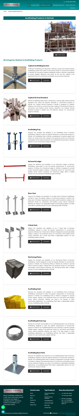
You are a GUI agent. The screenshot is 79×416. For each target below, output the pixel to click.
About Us (32, 395)
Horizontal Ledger (35, 161)
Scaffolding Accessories (58, 5)
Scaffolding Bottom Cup (37, 321)
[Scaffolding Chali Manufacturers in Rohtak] (14, 301)
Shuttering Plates (35, 257)
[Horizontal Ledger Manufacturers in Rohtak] (14, 173)
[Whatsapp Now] (3, 407)
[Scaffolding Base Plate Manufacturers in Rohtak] (14, 364)
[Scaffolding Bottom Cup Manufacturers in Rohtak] (14, 332)
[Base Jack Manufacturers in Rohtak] (14, 205)
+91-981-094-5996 (70, 1)
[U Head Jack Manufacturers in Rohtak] (14, 237)
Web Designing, (62, 413)
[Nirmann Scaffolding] (11, 4)
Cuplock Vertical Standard (38, 98)
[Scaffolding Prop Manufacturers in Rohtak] (14, 141)
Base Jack (32, 193)
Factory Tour (72, 5)
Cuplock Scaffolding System (38, 66)
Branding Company (71, 414)
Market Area (33, 404)
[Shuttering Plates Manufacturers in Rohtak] (14, 269)
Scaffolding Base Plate (36, 353)
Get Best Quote (35, 80)
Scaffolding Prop (34, 129)
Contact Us (72, 8)
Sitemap (32, 402)
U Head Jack (32, 225)
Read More (46, 80)
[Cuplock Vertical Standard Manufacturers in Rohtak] (14, 109)
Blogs (31, 398)
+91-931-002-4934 (67, 395)
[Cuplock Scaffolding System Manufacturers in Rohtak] (14, 77)
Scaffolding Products (45, 5)
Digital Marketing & (71, 413)
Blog (67, 5)
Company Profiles (35, 5)
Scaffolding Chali (34, 289)
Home (28, 5)
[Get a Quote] (3, 412)
